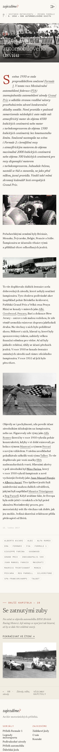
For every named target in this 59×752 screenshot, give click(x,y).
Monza (37, 568)
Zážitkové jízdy (41, 731)
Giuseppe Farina (14, 552)
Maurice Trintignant (40, 491)
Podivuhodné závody (14, 742)
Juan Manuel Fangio (43, 478)
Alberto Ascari (13, 482)
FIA (33, 90)
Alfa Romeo (44, 541)
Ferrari (46, 446)
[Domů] (4, 14)
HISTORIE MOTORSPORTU (21, 14)
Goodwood (9, 313)
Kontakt (37, 739)
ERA (39, 460)
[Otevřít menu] (53, 7)
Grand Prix (11, 557)
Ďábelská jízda (11, 750)
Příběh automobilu (13, 746)
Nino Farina (34, 469)
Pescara (21, 313)
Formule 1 (41, 546)
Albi (41, 309)
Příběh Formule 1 (13, 731)
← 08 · (16, 692)
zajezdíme (10, 6)
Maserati (25, 446)
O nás (36, 735)
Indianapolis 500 (33, 557)
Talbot (44, 455)
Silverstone (44, 573)
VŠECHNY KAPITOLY (40, 692)
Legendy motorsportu (10, 736)
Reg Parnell (12, 496)
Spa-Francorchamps (15, 579)
